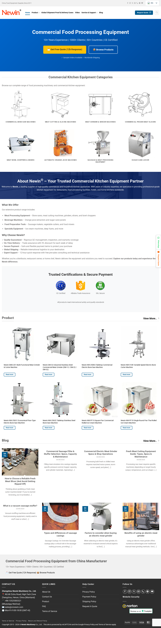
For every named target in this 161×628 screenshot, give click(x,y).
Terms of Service (49, 611)
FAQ (44, 606)
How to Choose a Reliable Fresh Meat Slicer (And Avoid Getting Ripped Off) (20, 481)
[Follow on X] (132, 3)
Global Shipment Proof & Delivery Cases (57, 13)
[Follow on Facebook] (127, 3)
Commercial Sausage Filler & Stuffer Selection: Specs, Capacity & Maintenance (60, 454)
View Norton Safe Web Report (130, 606)
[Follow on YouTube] (142, 3)
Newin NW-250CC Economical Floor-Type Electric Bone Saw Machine (20, 421)
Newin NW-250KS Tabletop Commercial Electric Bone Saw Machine (97, 366)
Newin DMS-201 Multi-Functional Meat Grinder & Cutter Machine (22, 366)
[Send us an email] (135, 3)
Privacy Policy (88, 592)
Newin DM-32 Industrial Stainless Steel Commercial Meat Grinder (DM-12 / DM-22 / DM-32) (60, 367)
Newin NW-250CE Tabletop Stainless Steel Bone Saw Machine (59, 421)
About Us (46, 592)
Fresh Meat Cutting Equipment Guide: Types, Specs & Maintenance (141, 454)
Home (27, 13)
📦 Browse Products (103, 49)
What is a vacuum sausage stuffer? (20, 506)
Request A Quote (89, 606)
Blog (101, 13)
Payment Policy (89, 597)
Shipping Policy (89, 601)
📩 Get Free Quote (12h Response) (64, 49)
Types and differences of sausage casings (60, 534)
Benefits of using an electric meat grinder (141, 534)
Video (77, 13)
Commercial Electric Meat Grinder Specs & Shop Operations (100, 452)
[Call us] (137, 3)
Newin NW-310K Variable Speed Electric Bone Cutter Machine (138, 366)
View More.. (150, 318)
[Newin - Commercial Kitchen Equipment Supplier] (11, 12)
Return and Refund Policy (37, 621)
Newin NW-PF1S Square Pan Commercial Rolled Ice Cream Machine (98, 421)
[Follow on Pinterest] (139, 3)
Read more (9, 374)
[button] (157, 13)
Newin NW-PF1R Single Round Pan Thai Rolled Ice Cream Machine (139, 421)
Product (35, 13)
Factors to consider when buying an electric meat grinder (101, 534)
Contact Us (47, 597)
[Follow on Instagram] (130, 3)
